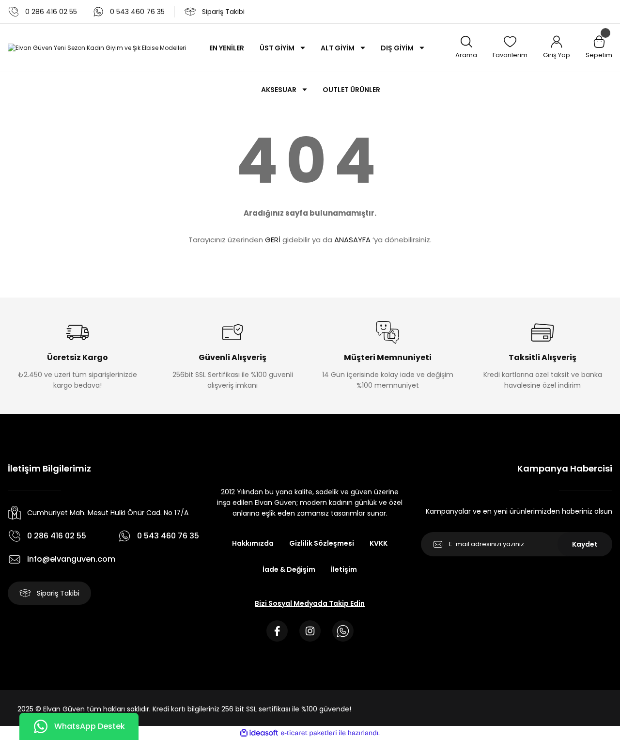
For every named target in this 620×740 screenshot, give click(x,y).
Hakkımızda (253, 543)
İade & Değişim (289, 569)
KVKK (379, 543)
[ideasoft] (259, 733)
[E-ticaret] (308, 733)
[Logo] (97, 47)
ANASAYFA (352, 240)
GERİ (272, 240)
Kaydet (585, 544)
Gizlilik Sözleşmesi (321, 543)
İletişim (344, 569)
